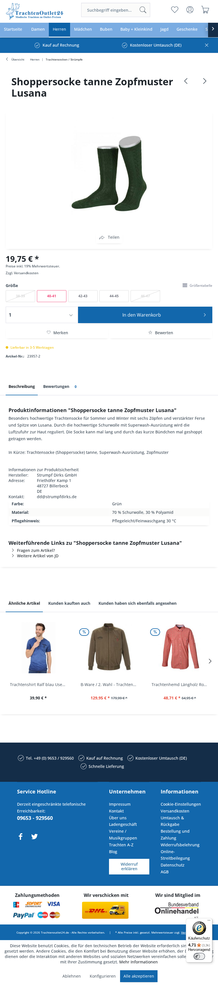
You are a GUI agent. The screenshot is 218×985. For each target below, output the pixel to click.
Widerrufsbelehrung (180, 844)
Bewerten (163, 332)
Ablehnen (71, 976)
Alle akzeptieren (138, 976)
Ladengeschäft (123, 824)
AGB (165, 871)
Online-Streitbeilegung (175, 855)
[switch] (199, 956)
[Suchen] (143, 10)
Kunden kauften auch (69, 603)
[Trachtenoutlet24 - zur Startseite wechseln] (35, 11)
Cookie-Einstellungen (181, 804)
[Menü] (209, 921)
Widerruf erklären (129, 866)
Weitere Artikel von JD (37, 555)
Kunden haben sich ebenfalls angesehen (137, 603)
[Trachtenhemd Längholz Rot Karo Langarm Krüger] (180, 647)
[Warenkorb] (205, 9)
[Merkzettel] (174, 9)
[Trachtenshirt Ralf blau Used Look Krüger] (38, 647)
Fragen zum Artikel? (36, 550)
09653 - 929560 (35, 817)
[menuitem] (115, 10)
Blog (113, 851)
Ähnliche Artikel (24, 603)
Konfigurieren (103, 976)
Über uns (118, 817)
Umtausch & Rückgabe (172, 821)
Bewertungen (60, 386)
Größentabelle (201, 285)
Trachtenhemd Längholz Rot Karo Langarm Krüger (181, 684)
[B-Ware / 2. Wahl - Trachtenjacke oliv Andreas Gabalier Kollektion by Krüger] (109, 647)
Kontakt (116, 811)
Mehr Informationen (138, 962)
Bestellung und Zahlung (175, 834)
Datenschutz (173, 865)
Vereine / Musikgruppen (123, 834)
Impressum (120, 804)
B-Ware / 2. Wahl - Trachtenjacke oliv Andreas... (110, 684)
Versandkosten (26, 273)
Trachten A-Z (121, 844)
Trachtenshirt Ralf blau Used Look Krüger (39, 684)
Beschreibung (22, 386)
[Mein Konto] (190, 9)
